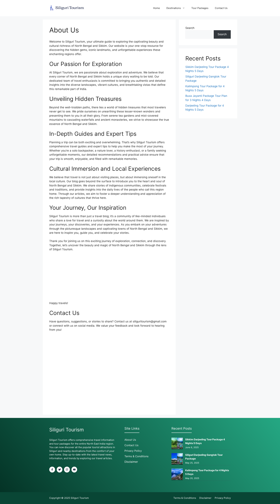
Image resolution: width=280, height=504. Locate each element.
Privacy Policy (133, 450)
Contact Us (221, 8)
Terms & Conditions (136, 456)
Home (156, 8)
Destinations (173, 8)
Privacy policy (223, 497)
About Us (130, 439)
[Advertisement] (109, 278)
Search (189, 28)
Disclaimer (131, 461)
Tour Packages (199, 8)
